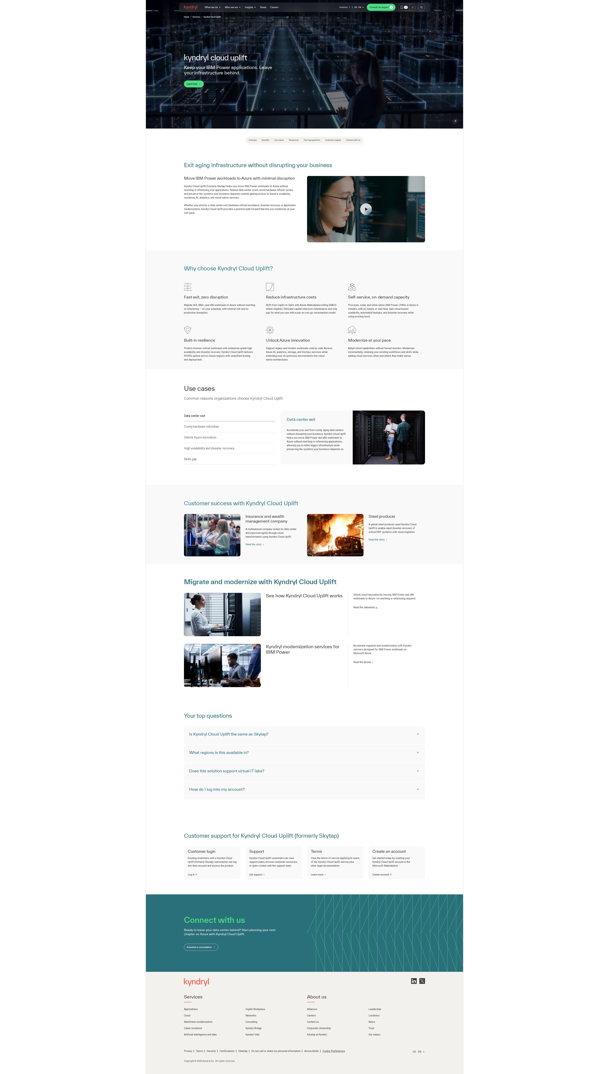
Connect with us (353, 140)
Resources (294, 140)
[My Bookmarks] (412, 7)
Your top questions (312, 140)
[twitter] (422, 981)
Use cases (279, 140)
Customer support (333, 140)
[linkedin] (414, 981)
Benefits (265, 140)
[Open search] (421, 7)
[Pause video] (455, 120)
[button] (366, 209)
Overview (253, 140)
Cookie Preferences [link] (334, 1051)
